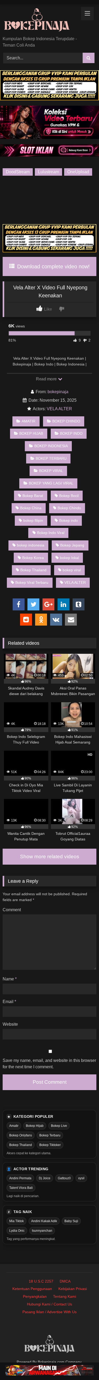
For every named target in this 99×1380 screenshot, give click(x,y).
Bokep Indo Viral (50, 533)
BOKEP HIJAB (31, 433)
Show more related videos (49, 856)
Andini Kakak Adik (44, 1221)
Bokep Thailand (33, 570)
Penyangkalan (35, 1296)
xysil (81, 1178)
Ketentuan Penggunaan (32, 1289)
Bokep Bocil (69, 496)
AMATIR (28, 421)
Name (10, 979)
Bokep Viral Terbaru (31, 582)
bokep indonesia (30, 545)
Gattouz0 (64, 1178)
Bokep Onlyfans (20, 1135)
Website (10, 1024)
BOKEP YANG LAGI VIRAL (51, 483)
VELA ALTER (59, 408)
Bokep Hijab (35, 1126)
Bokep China (30, 508)
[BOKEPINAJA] (41, 20)
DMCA (65, 1281)
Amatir (13, 1126)
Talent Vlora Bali (21, 1188)
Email (9, 1001)
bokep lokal (69, 558)
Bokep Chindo (69, 508)
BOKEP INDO (71, 433)
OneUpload (78, 172)
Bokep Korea (33, 558)
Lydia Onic (17, 1231)
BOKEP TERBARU (51, 458)
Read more (47, 379)
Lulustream (48, 172)
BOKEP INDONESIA (51, 446)
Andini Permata (20, 1178)
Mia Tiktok (16, 1221)
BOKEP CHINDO (66, 421)
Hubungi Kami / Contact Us (49, 1304)
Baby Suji (71, 1221)
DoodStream (18, 172)
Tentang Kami (64, 1296)
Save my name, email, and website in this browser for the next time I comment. (49, 1063)
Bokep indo (68, 520)
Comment (12, 909)
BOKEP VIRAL (51, 471)
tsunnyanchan (42, 1231)
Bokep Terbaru (49, 1135)
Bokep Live (59, 1126)
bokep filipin (33, 520)
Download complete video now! (53, 266)
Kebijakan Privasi (72, 1289)
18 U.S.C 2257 (41, 1281)
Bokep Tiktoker (50, 1145)
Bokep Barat (32, 496)
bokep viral (72, 570)
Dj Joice (44, 1178)
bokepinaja (58, 391)
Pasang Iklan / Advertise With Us (49, 1312)
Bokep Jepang (72, 545)
